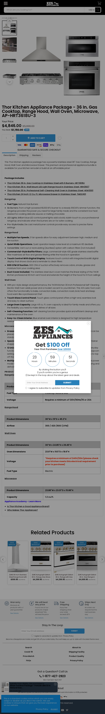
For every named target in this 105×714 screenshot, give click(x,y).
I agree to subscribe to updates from (54, 388)
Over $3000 (64, 349)
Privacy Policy (73, 388)
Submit (67, 382)
